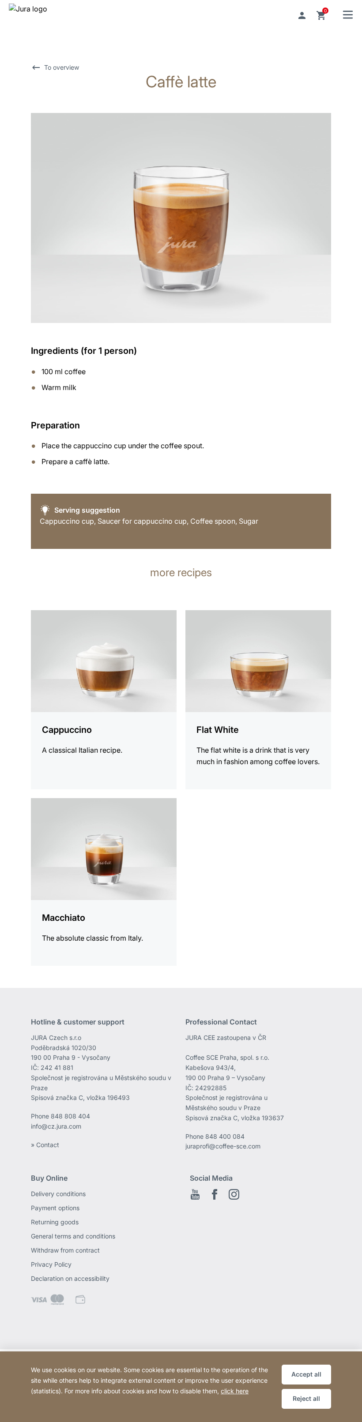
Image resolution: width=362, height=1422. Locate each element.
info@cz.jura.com (56, 1126)
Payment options (55, 1208)
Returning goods (55, 1222)
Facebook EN (214, 1194)
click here (235, 1391)
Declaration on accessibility (70, 1278)
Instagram (234, 1194)
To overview (61, 67)
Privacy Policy (51, 1264)
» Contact (45, 1144)
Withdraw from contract (65, 1250)
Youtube (195, 1194)
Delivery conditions (58, 1193)
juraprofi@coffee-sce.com (222, 1146)
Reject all (306, 1398)
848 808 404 (70, 1116)
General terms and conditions (73, 1236)
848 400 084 (225, 1136)
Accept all (306, 1374)
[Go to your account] (302, 15)
